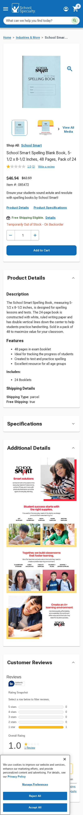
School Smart (31, 145)
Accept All (35, 807)
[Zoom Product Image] (70, 69)
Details (51, 218)
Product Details (17, 207)
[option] (19, 136)
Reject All (35, 795)
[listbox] (32, 136)
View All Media (68, 129)
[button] (66, 9)
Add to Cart (41, 250)
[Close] (64, 759)
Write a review (46, 166)
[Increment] (35, 235)
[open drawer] (5, 9)
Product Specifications (50, 207)
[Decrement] (10, 235)
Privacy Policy (17, 776)
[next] (59, 130)
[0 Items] (75, 9)
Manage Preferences (35, 784)
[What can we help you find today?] (74, 20)
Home (7, 37)
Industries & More (28, 37)
